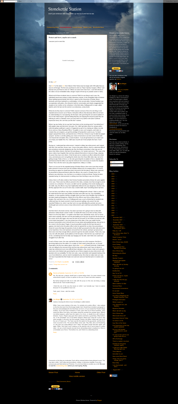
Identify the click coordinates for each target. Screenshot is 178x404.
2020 (113, 183)
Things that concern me (60, 264)
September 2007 (118, 224)
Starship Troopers (118, 258)
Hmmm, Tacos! (117, 239)
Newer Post (53, 372)
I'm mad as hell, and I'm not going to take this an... (121, 335)
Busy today (116, 362)
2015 (113, 196)
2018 (113, 188)
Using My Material (65, 27)
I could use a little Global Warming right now (120, 348)
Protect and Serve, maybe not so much (120, 276)
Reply (55, 293)
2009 (113, 210)
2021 (113, 181)
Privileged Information (119, 299)
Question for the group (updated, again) (119, 344)
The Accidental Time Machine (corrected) (119, 247)
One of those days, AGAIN (120, 242)
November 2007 (118, 220)
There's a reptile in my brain (121, 341)
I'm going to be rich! (118, 268)
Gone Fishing (116, 244)
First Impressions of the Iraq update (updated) (121, 326)
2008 (113, 213)
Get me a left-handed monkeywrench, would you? (120, 331)
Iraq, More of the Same (119, 323)
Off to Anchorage (117, 338)
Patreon (119, 79)
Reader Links (87, 27)
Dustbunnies (116, 271)
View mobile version (77, 376)
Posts (113, 162)
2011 (113, 205)
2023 (113, 176)
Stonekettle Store (98, 27)
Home (77, 372)
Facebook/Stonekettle (115, 129)
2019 (113, 186)
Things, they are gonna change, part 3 (119, 359)
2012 (113, 203)
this (53, 86)
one (54, 82)
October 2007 (117, 222)
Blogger (99, 400)
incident (81, 245)
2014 (113, 198)
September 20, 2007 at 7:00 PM (74, 273)
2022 (113, 179)
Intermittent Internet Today (120, 318)
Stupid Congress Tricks (119, 237)
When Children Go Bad (119, 283)
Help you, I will (117, 230)
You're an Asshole (59, 273)
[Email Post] (72, 262)
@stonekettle (113, 124)
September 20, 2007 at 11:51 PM (72, 299)
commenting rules (61, 365)
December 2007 (118, 217)
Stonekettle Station (64, 9)
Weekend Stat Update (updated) (119, 261)
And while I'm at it (118, 354)
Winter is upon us (118, 302)
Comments (115, 165)
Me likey (115, 255)
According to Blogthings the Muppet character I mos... (121, 296)
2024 (113, 174)
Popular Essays (77, 27)
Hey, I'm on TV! (117, 273)
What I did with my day (119, 311)
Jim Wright (56, 299)
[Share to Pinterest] (83, 262)
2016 (113, 193)
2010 (113, 208)
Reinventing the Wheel (119, 253)
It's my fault (116, 291)
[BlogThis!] (78, 262)
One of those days (118, 251)
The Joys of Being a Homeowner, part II (119, 227)
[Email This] (76, 262)
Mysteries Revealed (118, 308)
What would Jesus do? (119, 315)
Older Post (101, 372)
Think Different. (117, 351)
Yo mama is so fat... (118, 320)
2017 (113, 191)
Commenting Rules (53, 27)
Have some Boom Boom (120, 356)
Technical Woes (117, 286)
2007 (113, 215)
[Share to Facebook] (81, 262)
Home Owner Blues (118, 293)
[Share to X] (80, 262)
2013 (113, 200)
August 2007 (117, 369)
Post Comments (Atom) (63, 381)
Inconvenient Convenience (120, 288)
